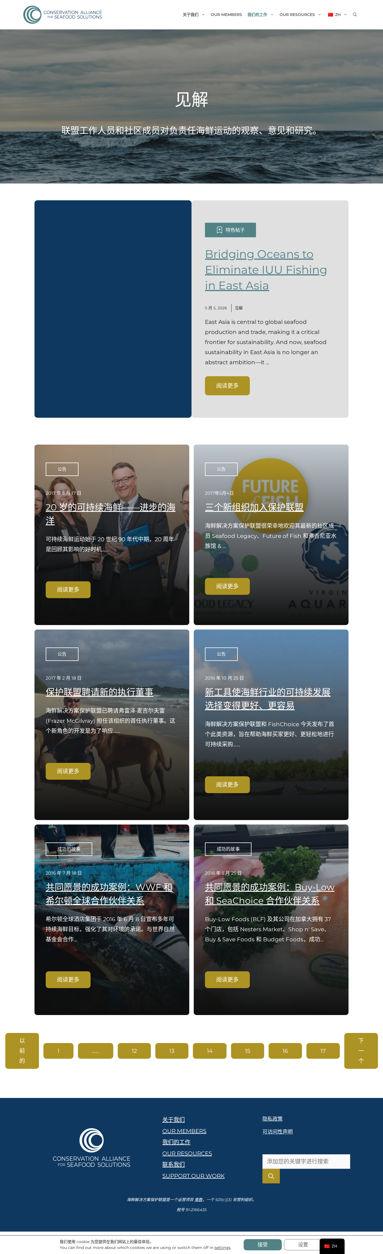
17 (323, 1051)
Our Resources (297, 14)
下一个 (361, 1050)
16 (285, 1051)
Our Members (226, 14)
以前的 (22, 1050)
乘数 (198, 1199)
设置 (303, 1245)
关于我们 (191, 14)
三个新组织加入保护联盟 (254, 507)
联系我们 (173, 1164)
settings (222, 1247)
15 (247, 1051)
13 (171, 1051)
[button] (355, 14)
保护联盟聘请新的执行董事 (99, 692)
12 (134, 1051)
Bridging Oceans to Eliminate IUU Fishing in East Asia (266, 269)
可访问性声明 (277, 1132)
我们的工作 (257, 14)
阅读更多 (227, 385)
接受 (263, 1245)
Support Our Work (193, 1175)
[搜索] (271, 1176)
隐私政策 (272, 1119)
